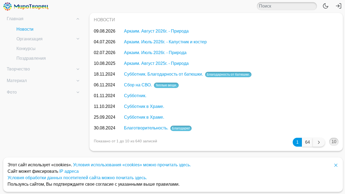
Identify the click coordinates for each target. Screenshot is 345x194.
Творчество (18, 69)
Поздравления (31, 58)
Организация (29, 39)
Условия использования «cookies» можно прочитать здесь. (132, 165)
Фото (12, 92)
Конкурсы (26, 48)
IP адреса (69, 171)
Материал (17, 80)
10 (334, 141)
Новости (24, 29)
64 (307, 142)
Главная (15, 18)
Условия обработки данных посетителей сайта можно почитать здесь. (77, 177)
